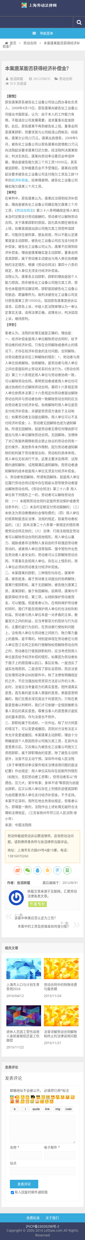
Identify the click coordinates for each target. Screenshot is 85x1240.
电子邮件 (52, 1147)
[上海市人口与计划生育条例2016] (23, 978)
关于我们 (52, 1218)
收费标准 (33, 1218)
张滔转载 (16, 79)
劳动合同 (30, 43)
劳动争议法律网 (42, 8)
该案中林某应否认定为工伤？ (35, 917)
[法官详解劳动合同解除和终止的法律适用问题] (61, 1025)
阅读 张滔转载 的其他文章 (37, 904)
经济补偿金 (20, 180)
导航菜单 (46, 33)
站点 (13, 1163)
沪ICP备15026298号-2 (42, 1226)
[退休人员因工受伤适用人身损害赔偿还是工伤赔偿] (23, 1025)
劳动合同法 (25, 210)
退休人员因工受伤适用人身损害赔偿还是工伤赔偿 (22, 1036)
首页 (13, 43)
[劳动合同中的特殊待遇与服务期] (61, 978)
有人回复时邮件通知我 (31, 1192)
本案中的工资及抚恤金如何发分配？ (44, 925)
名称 (14, 1147)
